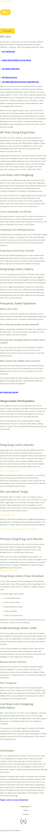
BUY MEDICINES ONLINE (9, 392)
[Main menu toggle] (5, 12)
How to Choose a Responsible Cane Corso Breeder (19, 529)
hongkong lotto (25, 807)
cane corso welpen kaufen (9, 471)
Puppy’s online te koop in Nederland (14, 800)
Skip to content (6, 1)
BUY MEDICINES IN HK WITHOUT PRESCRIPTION (20, 82)
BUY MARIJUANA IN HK (11, 69)
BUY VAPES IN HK (8, 52)
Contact (26, 814)
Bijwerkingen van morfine (9, 570)
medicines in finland (7, 515)
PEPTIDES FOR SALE (9, 78)
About (25, 810)
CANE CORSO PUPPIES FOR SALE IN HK (16, 60)
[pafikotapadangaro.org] (5, 6)
